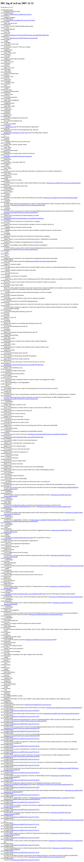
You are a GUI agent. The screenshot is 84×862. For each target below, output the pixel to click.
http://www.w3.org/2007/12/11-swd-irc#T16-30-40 (25, 746)
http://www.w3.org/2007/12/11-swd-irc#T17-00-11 (25, 817)
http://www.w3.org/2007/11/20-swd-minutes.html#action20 (66, 565)
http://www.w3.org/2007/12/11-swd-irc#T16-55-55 (25, 772)
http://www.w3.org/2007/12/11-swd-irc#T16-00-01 (21, 20)
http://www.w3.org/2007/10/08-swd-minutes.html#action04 (20, 521)
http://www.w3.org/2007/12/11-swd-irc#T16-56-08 (25, 780)
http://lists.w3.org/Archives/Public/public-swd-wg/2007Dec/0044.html (29, 35)
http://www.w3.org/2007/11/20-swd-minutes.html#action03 (60, 197)
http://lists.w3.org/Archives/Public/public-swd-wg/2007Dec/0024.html (24, 364)
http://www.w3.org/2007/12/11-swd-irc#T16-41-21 (25, 752)
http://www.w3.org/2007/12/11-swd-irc (21, 14)
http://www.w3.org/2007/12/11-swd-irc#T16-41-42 (25, 759)
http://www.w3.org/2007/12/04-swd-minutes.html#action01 (20, 212)
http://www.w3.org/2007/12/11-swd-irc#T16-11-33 (25, 724)
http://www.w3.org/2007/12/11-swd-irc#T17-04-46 (25, 837)
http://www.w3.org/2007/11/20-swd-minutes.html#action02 (63, 183)
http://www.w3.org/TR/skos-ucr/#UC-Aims (16, 132)
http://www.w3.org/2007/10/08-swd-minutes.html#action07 (45, 614)
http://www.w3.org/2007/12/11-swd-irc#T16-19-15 (25, 738)
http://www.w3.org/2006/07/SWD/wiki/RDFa (16, 506)
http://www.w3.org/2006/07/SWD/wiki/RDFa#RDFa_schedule (50, 520)
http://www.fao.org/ (10, 127)
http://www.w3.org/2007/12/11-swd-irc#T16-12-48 (25, 731)
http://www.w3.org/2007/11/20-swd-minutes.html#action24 (65, 597)
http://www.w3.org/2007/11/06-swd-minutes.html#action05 (28, 205)
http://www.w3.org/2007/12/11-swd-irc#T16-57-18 (25, 802)
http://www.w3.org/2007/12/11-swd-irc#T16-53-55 (25, 765)
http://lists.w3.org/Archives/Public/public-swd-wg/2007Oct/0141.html (23, 437)
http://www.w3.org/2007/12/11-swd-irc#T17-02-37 (25, 830)
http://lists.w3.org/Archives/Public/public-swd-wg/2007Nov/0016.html (47, 434)
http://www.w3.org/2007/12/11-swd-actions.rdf (38, 704)
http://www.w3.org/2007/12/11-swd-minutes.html (39, 261)
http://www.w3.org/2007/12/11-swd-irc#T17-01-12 (25, 824)
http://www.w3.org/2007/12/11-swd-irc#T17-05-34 (25, 860)
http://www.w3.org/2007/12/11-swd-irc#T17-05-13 (25, 852)
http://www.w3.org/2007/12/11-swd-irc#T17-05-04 (25, 845)
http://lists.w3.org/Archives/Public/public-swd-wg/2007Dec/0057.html (25, 594)
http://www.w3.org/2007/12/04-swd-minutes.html (23, 38)
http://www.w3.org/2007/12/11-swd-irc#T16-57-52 (25, 809)
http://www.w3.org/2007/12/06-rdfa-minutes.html (19, 537)
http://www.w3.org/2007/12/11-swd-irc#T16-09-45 (25, 710)
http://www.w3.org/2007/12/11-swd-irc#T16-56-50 (25, 787)
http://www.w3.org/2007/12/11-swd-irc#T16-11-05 (25, 716)
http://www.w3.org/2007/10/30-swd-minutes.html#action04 (20, 398)
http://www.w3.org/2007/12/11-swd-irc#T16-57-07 (25, 795)
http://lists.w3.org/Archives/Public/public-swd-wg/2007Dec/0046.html (24, 218)
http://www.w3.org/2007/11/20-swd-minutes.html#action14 (53, 506)
